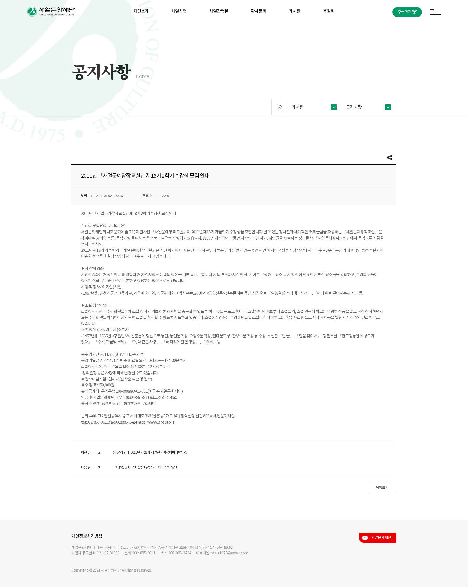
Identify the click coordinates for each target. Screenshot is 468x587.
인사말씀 (141, 29)
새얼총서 (219, 29)
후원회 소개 (329, 29)
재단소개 (141, 11)
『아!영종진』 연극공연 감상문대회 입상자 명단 (145, 468)
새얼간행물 (219, 11)
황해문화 (258, 11)
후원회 (329, 11)
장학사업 (179, 29)
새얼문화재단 (381, 538)
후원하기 (404, 12)
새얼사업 (179, 11)
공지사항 (295, 29)
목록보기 (382, 488)
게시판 (295, 11)
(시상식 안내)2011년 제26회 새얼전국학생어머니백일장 (150, 453)
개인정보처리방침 (87, 536)
